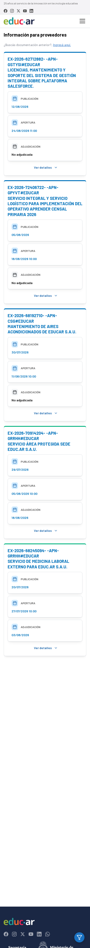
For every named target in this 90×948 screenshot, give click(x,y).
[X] (18, 11)
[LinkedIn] (31, 11)
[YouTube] (25, 11)
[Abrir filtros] (79, 937)
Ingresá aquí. (62, 45)
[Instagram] (12, 11)
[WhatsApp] (47, 934)
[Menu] (82, 21)
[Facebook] (5, 11)
